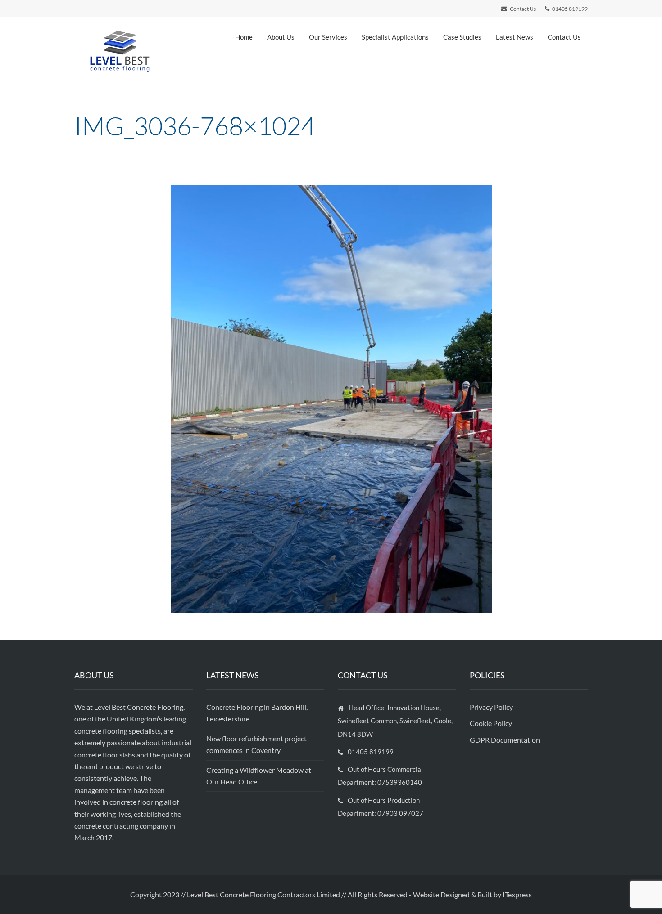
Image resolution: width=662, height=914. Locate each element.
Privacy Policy (492, 707)
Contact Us (564, 37)
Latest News (514, 37)
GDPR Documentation (505, 739)
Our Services (328, 37)
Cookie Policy (491, 723)
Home (244, 37)
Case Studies (462, 37)
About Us (281, 37)
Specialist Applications (395, 37)
